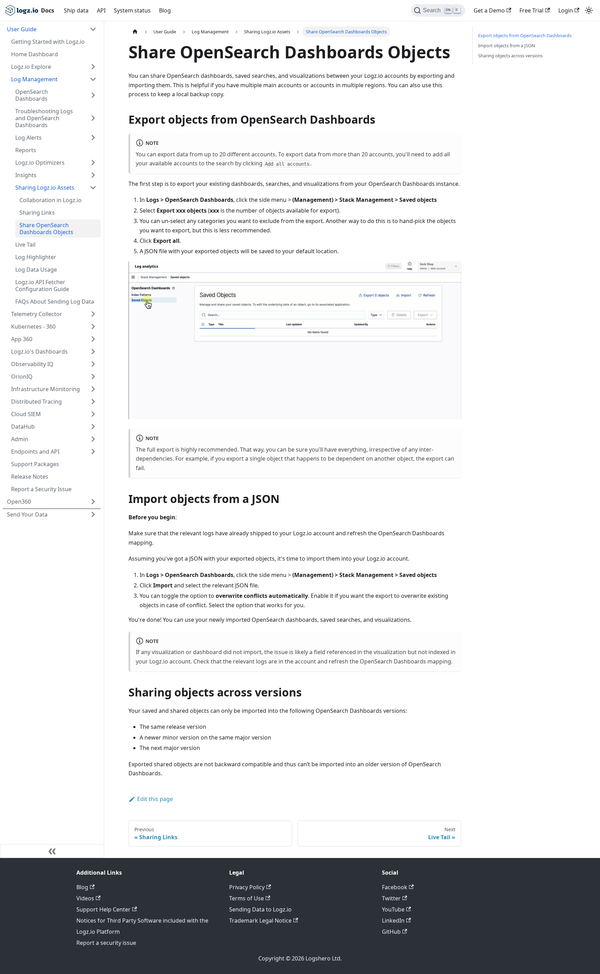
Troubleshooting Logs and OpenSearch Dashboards (44, 118)
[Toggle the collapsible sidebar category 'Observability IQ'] (93, 364)
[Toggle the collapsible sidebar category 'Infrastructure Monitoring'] (93, 389)
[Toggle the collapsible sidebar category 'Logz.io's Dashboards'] (93, 351)
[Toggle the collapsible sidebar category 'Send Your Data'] (93, 514)
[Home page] (135, 31)
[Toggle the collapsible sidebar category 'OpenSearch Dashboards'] (93, 95)
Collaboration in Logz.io (50, 200)
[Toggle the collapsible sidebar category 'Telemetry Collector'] (93, 314)
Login (565, 10)
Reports (25, 150)
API (101, 10)
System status (132, 10)
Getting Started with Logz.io (48, 42)
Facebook (394, 887)
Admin (19, 439)
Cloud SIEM (26, 414)
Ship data (76, 10)
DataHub (23, 426)
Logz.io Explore (31, 67)
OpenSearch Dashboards (31, 95)
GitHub (391, 931)
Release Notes (29, 476)
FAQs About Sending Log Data (54, 301)
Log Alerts (28, 137)
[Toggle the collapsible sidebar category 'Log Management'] (93, 79)
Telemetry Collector (36, 314)
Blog (165, 10)
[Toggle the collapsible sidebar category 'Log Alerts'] (93, 137)
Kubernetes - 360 (33, 326)
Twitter (391, 898)
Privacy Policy (247, 887)
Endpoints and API (35, 451)
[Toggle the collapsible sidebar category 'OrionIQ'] (93, 376)
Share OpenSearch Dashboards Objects (46, 228)
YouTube (393, 909)
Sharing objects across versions (510, 55)
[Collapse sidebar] (52, 851)
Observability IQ (32, 364)
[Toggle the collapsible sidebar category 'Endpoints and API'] (93, 451)
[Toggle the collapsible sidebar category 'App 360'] (93, 339)
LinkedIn (393, 920)
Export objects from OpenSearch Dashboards (525, 35)
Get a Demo (489, 10)
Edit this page (155, 799)
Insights (25, 175)
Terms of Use (246, 898)
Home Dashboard (34, 54)
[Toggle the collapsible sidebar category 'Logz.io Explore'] (93, 66)
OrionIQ (22, 376)
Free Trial (531, 10)
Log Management (34, 79)
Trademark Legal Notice (260, 920)
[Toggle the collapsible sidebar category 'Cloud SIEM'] (93, 414)
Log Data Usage (36, 269)
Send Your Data (27, 514)
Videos (85, 898)
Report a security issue (106, 943)
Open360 (19, 501)
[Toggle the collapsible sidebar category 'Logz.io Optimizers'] (93, 162)
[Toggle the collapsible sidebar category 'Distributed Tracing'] (93, 401)
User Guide (21, 29)
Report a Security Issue (41, 489)
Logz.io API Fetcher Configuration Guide (42, 285)
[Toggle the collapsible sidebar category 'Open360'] (93, 501)
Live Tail (25, 244)
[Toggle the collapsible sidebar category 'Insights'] (93, 175)
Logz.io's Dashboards (39, 351)
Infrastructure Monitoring (45, 389)
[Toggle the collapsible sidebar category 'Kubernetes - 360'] (93, 326)
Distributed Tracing (36, 401)
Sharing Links (37, 212)
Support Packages (35, 464)
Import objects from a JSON (506, 45)
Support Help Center (103, 909)
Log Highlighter (35, 257)
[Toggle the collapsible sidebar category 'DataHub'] (93, 426)
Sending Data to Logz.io (260, 909)
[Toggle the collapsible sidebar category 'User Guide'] (93, 29)
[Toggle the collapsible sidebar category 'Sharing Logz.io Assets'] (93, 187)
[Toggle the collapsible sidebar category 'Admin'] (93, 439)
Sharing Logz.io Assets (44, 187)
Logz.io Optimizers (40, 162)
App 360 (21, 339)
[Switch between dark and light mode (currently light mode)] (588, 10)
